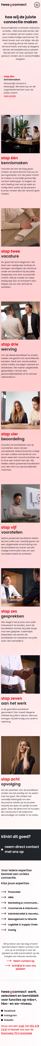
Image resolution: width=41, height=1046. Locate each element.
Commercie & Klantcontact (23, 908)
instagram (10, 1015)
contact (32, 846)
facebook (9, 1010)
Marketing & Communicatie (23, 902)
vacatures (30, 956)
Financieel (13, 892)
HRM (10, 897)
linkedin (9, 1020)
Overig (11, 930)
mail (21, 1026)
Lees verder (10, 95)
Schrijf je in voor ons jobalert (23, 967)
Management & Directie (22, 919)
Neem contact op (23, 961)
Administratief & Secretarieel (23, 913)
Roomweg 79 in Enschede (16, 1033)
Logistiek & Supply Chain (22, 924)
